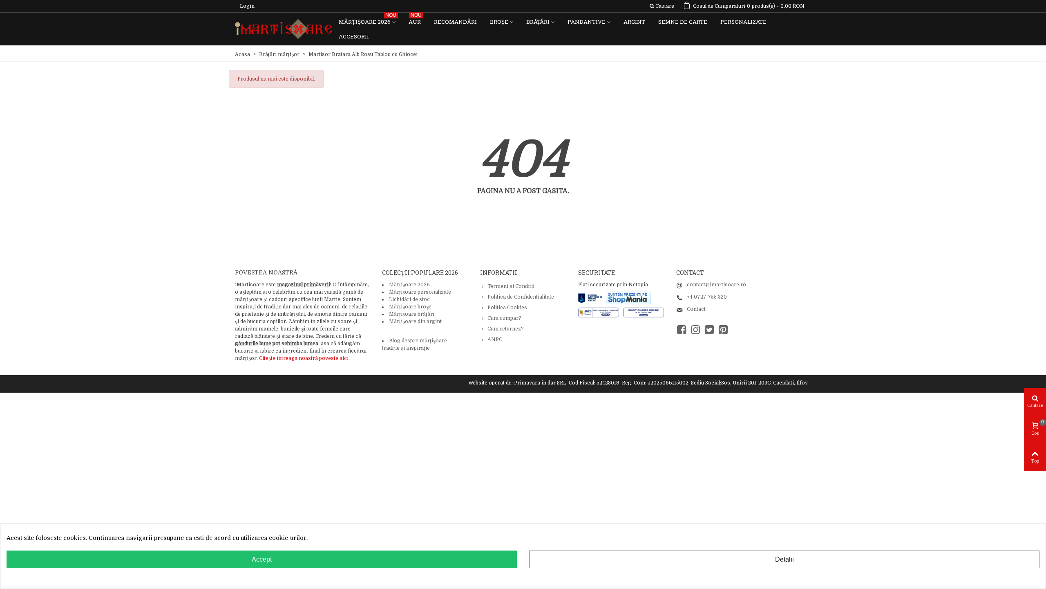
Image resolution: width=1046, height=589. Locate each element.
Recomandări (455, 21)
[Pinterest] (723, 330)
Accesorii (354, 36)
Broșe (499, 21)
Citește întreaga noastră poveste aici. (304, 358)
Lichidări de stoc (409, 299)
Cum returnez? (505, 329)
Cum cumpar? (504, 318)
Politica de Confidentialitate (520, 297)
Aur (415, 19)
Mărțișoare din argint (415, 321)
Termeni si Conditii (510, 286)
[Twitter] (709, 330)
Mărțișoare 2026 (367, 19)
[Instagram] (695, 330)
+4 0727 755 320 (707, 297)
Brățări (538, 21)
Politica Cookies (507, 307)
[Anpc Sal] (600, 312)
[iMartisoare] (283, 29)
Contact (696, 309)
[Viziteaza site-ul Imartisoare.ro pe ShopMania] (627, 297)
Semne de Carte (682, 21)
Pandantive (587, 21)
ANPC (494, 339)
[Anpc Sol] (643, 312)
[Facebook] (681, 330)
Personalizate (743, 21)
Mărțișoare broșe (410, 307)
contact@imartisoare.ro (716, 285)
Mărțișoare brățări (411, 314)
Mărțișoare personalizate (420, 292)
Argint (634, 21)
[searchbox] (661, 6)
